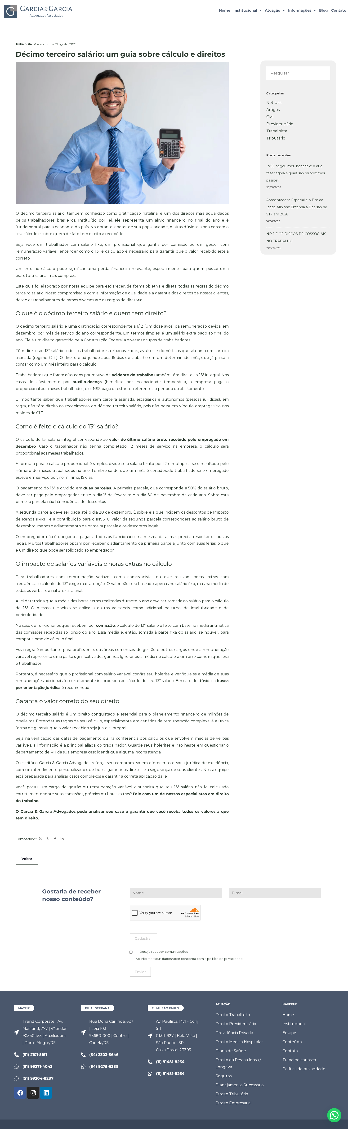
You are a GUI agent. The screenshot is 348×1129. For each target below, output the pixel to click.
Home (224, 10)
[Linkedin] (46, 1093)
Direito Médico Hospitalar (239, 1042)
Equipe (289, 1033)
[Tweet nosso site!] (47, 838)
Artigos (273, 109)
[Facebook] (20, 1093)
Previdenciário (279, 124)
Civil (270, 117)
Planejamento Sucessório (240, 1085)
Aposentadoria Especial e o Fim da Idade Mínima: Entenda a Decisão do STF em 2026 (296, 207)
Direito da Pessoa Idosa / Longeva (238, 1063)
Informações (299, 10)
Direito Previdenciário (236, 1024)
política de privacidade (225, 959)
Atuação (272, 10)
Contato (338, 10)
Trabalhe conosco (299, 1060)
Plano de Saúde (231, 1051)
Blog (323, 10)
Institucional (245, 10)
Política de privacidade (303, 1069)
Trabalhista (276, 131)
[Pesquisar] (322, 74)
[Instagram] (33, 1093)
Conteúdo (292, 1042)
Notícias (273, 102)
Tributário (275, 138)
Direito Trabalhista (233, 1015)
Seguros (224, 1076)
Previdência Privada (234, 1033)
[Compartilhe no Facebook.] (55, 838)
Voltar (27, 858)
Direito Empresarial (234, 1103)
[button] (247, 10)
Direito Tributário (232, 1094)
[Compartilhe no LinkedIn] (62, 838)
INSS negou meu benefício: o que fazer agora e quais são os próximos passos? (295, 173)
